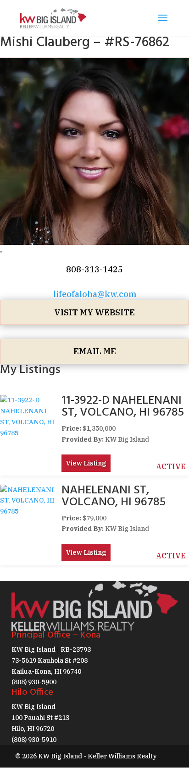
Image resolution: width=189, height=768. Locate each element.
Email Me (94, 351)
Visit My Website (94, 312)
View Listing (86, 463)
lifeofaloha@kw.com (94, 294)
